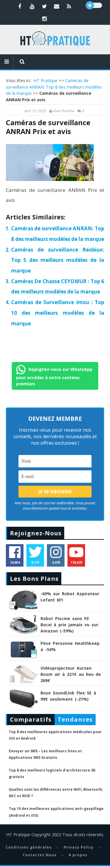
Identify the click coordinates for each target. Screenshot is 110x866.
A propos (78, 854)
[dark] (94, 5)
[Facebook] (19, 6)
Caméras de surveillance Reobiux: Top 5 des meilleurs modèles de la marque (57, 260)
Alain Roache (63, 111)
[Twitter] (44, 6)
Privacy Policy (79, 847)
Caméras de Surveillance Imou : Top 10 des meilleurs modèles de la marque (57, 313)
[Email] (56, 6)
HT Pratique (45, 80)
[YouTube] (32, 6)
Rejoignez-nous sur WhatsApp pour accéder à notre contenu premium (54, 376)
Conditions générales (29, 847)
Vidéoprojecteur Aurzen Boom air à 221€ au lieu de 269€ (70, 674)
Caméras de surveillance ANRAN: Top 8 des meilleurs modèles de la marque (54, 87)
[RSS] (69, 6)
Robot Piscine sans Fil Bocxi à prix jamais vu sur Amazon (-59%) (69, 625)
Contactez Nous (40, 854)
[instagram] (44, 18)
